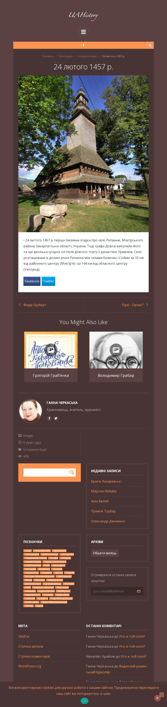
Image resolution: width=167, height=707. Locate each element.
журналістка (47, 591)
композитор (33, 565)
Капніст (69, 583)
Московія (63, 587)
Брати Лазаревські (106, 481)
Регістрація (65, 56)
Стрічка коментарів (34, 656)
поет (28, 550)
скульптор (32, 572)
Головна (47, 56)
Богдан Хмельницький (40, 576)
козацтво (68, 554)
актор (59, 572)
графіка (43, 598)
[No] (161, 694)
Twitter (48, 281)
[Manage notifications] (157, 698)
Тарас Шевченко (55, 561)
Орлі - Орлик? (133, 305)
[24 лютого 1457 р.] (83, 153)
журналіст (63, 594)
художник (60, 550)
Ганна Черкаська (62, 402)
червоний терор (36, 558)
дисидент (59, 565)
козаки (57, 569)
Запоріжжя (32, 554)
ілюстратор (55, 580)
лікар (28, 580)
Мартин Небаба (103, 491)
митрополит (33, 583)
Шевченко (32, 602)
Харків (70, 572)
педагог (47, 572)
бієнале (40, 580)
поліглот (44, 569)
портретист (33, 594)
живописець (50, 554)
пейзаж (30, 598)
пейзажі (30, 591)
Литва (29, 605)
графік (54, 558)
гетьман (30, 569)
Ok (84, 701)
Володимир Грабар (116, 375)
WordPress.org (29, 666)
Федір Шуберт (34, 305)
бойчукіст (64, 591)
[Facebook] (83, 45)
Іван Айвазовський (54, 602)
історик (66, 558)
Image (28, 435)
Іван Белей (99, 501)
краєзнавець (53, 583)
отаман (49, 594)
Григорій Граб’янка (51, 375)
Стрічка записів (30, 646)
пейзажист (65, 576)
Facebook (32, 281)
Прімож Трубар (103, 511)
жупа (40, 605)
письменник (43, 550)
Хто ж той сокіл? (132, 636)
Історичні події (87, 56)
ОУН (47, 565)
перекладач (33, 561)
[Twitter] (55, 418)
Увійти (23, 636)
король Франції (44, 587)
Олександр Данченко (108, 521)
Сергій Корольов (62, 598)
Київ (28, 587)
